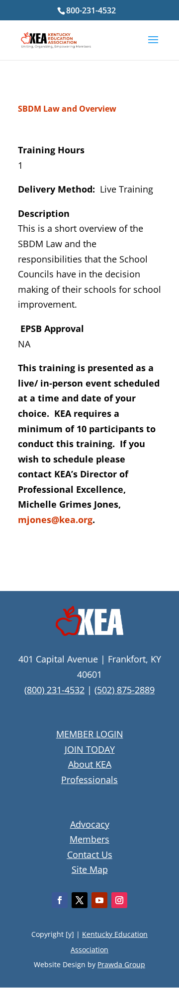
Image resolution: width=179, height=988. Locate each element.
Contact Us (89, 854)
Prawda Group (121, 964)
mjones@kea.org (55, 520)
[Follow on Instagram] (119, 900)
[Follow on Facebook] (60, 900)
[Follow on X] (80, 900)
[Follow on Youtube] (99, 900)
